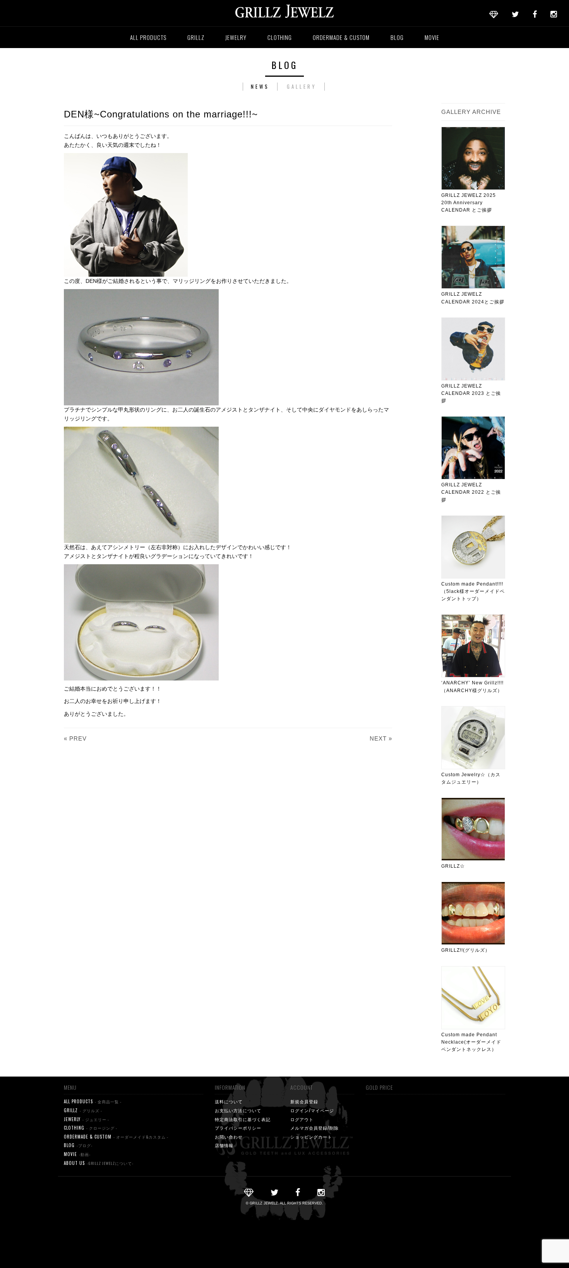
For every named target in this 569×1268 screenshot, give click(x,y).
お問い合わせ (229, 1137)
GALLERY (302, 86)
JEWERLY (86, 1119)
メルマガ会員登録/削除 (314, 1128)
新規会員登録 (304, 1101)
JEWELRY (236, 37)
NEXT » (381, 738)
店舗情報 (224, 1145)
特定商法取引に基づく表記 (243, 1119)
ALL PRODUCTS (148, 37)
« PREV (75, 738)
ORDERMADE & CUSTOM (341, 37)
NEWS (260, 86)
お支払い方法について (238, 1110)
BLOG (397, 37)
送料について (229, 1101)
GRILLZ (195, 37)
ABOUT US (99, 1163)
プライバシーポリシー (238, 1128)
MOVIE (432, 37)
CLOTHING (279, 37)
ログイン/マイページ (312, 1110)
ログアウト (302, 1119)
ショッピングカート (311, 1137)
